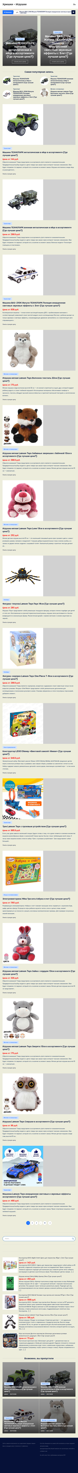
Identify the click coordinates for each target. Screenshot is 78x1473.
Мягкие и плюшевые (57, 89)
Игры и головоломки (10, 895)
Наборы (6, 600)
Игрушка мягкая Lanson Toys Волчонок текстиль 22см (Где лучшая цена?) (62, 93)
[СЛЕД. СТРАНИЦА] (50, 1223)
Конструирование (9, 747)
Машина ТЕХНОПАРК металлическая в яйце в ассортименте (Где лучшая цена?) (23, 81)
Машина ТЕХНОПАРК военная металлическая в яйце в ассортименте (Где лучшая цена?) (20, 49)
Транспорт (20, 39)
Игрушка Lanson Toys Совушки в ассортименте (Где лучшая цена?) (36, 1121)
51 (45, 1223)
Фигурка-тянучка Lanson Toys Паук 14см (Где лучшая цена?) (33, 603)
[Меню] (74, 4)
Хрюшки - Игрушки (15, 4)
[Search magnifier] (73, 1238)
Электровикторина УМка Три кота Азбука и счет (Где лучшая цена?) (36, 898)
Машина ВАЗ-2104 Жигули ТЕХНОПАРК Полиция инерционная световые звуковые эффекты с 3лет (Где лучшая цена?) (58, 46)
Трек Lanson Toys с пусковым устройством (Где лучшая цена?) (34, 826)
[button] (20, 61)
